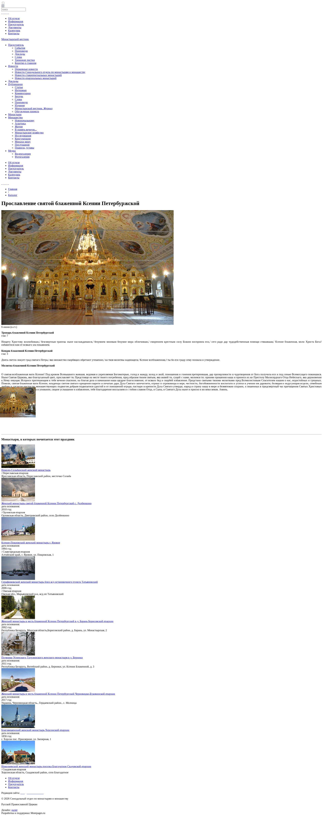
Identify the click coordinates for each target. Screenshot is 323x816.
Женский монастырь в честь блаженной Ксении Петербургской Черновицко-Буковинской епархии (58, 693)
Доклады (20, 54)
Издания (20, 105)
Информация (15, 21)
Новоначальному (24, 120)
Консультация (23, 138)
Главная (12, 189)
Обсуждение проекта (27, 111)
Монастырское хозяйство (29, 132)
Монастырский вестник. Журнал (33, 108)
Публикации (15, 84)
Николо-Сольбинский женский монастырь (25, 470)
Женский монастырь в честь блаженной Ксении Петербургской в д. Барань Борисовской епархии (57, 621)
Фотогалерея (22, 156)
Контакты (13, 33)
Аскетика (20, 123)
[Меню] (2, 6)
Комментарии (23, 93)
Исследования (23, 135)
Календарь (14, 30)
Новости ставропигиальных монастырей (38, 75)
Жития (19, 126)
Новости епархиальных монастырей (36, 78)
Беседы (19, 96)
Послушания (22, 144)
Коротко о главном (25, 63)
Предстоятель (16, 45)
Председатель (16, 24)
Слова (18, 57)
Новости (13, 66)
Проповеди (21, 51)
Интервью (21, 90)
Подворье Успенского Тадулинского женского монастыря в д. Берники (42, 657)
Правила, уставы (24, 147)
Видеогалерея (23, 153)
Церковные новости (26, 69)
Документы (14, 27)
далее (14, 810)
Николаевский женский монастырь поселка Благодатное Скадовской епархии (46, 766)
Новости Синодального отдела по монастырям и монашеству (50, 72)
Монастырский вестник (15, 39)
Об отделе (14, 18)
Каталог (12, 195)
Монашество (15, 117)
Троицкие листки (25, 60)
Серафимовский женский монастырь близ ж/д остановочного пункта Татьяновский (49, 582)
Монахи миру (23, 141)
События (20, 48)
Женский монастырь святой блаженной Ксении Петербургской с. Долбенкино (46, 503)
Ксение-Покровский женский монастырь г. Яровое (30, 542)
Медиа (12, 150)
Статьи (19, 87)
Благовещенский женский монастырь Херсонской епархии (35, 730)
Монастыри (15, 114)
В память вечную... (26, 129)
